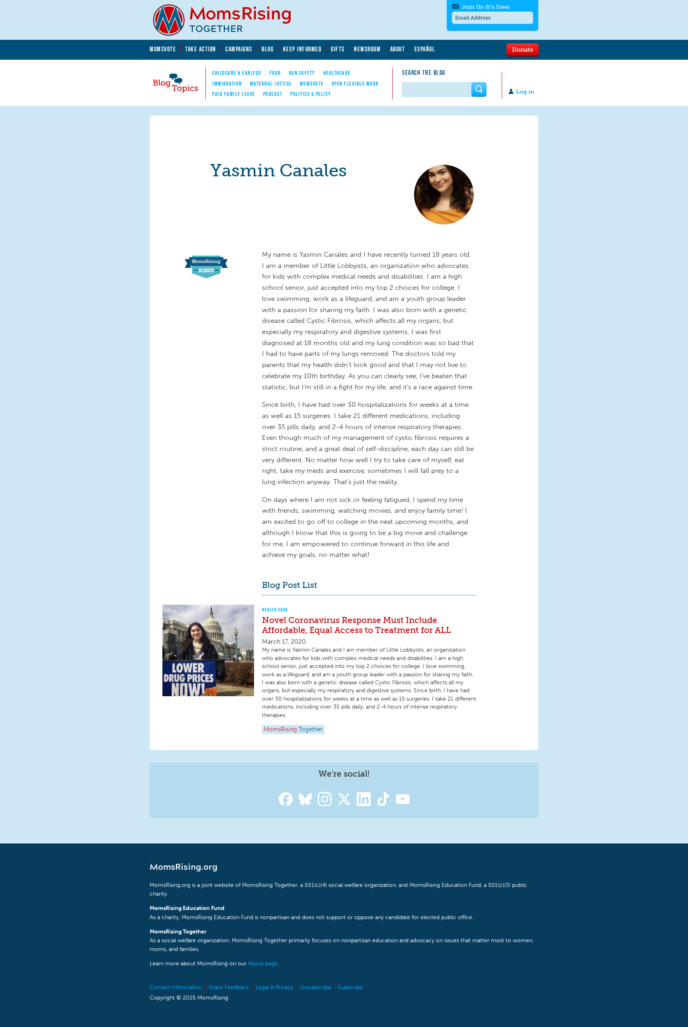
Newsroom (367, 49)
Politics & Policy (310, 94)
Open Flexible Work (355, 83)
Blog (268, 49)
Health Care (275, 610)
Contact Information (176, 987)
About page (263, 963)
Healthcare (337, 73)
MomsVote (163, 49)
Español (425, 49)
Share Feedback (229, 987)
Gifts (338, 49)
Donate (522, 49)
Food (275, 73)
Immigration (227, 83)
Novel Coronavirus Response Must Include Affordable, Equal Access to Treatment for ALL (356, 625)
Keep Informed (302, 49)
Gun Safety (302, 73)
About (397, 49)
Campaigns (238, 49)
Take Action (200, 49)
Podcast (273, 94)
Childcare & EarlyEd (237, 73)
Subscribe (350, 987)
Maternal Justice (271, 83)
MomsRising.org (227, 20)
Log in (525, 91)
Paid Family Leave (233, 94)
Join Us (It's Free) (486, 7)
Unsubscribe (315, 987)
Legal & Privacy (274, 987)
